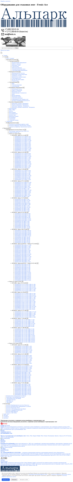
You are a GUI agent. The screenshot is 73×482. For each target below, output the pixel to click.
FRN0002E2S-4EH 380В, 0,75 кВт (23, 245)
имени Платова (4, 450)
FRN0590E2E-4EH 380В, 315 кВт (23, 394)
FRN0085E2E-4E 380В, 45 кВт (22, 221)
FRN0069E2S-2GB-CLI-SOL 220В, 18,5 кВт (25, 306)
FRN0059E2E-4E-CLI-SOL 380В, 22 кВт (24, 325)
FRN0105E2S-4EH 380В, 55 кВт (22, 268)
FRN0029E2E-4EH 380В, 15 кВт (23, 373)
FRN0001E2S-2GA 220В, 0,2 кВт (23, 153)
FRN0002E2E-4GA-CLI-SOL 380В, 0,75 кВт (25, 312)
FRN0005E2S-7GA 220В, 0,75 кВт (23, 140)
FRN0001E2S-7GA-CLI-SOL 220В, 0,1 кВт (25, 284)
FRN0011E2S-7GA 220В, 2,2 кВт (23, 143)
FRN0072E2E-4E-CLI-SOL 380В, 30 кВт (24, 326)
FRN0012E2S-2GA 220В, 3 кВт (22, 160)
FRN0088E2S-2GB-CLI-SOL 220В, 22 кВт (25, 307)
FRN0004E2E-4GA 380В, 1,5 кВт (23, 191)
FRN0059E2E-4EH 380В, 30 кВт (23, 377)
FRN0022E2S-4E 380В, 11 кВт (22, 188)
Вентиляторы (12, 112)
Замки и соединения (17, 90)
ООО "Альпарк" (10, 58)
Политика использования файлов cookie (19, 124)
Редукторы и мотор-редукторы (19, 74)
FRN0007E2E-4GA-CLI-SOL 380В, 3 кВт (25, 315)
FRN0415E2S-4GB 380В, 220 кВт (23, 233)
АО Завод (3, 448)
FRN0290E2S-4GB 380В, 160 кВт (23, 230)
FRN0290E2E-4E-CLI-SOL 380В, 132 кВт (25, 336)
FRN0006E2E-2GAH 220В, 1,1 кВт (23, 359)
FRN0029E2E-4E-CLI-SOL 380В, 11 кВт (24, 321)
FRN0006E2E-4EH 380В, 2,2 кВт (23, 259)
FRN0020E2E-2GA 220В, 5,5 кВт (23, 179)
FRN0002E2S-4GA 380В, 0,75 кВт (23, 182)
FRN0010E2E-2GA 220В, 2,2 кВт (23, 166)
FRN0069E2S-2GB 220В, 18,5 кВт (23, 175)
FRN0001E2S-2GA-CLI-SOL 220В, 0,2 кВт (25, 293)
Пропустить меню (5, 50)
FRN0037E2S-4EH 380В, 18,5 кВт (23, 254)
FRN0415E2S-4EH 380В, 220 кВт (23, 277)
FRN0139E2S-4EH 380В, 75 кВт (22, 269)
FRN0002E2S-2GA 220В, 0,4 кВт (23, 155)
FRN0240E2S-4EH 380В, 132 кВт (23, 273)
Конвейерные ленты (17, 89)
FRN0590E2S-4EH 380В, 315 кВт (23, 280)
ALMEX (3, 460)
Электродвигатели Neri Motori (13, 398)
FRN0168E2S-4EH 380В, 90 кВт (22, 271)
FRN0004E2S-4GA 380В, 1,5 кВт (23, 183)
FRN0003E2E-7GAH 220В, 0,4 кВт (23, 348)
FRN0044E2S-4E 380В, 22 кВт (22, 202)
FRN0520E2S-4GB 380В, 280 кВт (23, 234)
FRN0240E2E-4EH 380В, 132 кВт (23, 388)
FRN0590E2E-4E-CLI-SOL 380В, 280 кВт (25, 342)
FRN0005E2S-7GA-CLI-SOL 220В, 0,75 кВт (25, 288)
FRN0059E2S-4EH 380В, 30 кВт (22, 264)
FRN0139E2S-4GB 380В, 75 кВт (23, 216)
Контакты (5, 418)
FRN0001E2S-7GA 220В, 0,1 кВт (23, 136)
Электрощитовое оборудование (19, 70)
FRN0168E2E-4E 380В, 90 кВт (22, 225)
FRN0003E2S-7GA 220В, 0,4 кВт (23, 139)
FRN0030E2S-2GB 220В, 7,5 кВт (23, 172)
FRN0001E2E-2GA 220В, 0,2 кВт (23, 161)
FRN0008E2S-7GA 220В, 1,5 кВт (23, 141)
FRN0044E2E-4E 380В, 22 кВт (22, 208)
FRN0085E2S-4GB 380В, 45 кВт (23, 213)
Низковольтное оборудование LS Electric (16, 395)
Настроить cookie (24, 479)
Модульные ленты (16, 91)
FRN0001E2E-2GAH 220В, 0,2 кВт (23, 355)
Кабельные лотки (16, 65)
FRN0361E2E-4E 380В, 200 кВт (22, 238)
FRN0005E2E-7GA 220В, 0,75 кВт (23, 148)
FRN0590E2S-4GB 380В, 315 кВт (23, 235)
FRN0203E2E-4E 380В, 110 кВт (22, 226)
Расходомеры (12, 117)
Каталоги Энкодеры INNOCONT (14, 410)
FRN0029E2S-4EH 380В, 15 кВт (22, 252)
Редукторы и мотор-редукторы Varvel (15, 397)
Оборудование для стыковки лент (20, 99)
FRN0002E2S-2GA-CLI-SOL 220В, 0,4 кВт (25, 295)
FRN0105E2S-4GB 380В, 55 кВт (23, 215)
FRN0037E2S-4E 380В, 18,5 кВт (22, 200)
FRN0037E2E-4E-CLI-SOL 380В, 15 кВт (24, 322)
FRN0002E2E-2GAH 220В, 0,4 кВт (23, 356)
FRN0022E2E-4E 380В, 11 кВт (22, 196)
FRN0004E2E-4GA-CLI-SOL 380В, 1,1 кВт (25, 313)
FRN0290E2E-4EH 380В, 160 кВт (23, 389)
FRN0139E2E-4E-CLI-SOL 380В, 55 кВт (24, 331)
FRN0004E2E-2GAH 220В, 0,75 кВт (23, 358)
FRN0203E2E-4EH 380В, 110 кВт (23, 386)
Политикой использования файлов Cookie (38, 474)
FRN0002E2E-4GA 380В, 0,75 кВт (23, 190)
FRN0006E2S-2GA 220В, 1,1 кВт (23, 157)
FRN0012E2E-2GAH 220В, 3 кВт (23, 362)
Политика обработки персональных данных (20, 125)
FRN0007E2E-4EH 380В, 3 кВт (22, 260)
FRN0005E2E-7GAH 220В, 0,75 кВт (23, 350)
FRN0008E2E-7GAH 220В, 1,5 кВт (23, 351)
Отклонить (14, 479)
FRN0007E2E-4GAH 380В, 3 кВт (23, 369)
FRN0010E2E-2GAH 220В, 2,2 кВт (23, 360)
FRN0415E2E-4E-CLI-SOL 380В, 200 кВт (25, 339)
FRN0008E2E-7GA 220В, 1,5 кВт (23, 149)
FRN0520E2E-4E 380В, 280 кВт (22, 241)
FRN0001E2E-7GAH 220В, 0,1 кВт (23, 346)
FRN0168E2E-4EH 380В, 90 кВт (23, 385)
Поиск (16, 48)
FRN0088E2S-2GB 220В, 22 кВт (23, 177)
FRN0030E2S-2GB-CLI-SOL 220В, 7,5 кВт (25, 302)
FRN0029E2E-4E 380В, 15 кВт (22, 205)
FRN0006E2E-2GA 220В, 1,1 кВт (23, 165)
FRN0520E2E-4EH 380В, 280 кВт (23, 393)
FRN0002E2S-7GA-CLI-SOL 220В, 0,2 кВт (25, 285)
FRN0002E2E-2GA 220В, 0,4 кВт (23, 162)
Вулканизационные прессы (6, 431)
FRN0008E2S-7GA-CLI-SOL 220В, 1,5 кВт (25, 289)
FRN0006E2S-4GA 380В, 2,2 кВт (23, 185)
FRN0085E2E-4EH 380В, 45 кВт (23, 380)
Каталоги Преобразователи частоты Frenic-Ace (17, 405)
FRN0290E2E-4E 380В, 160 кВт (22, 237)
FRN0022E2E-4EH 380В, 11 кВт (22, 372)
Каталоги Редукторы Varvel (13, 407)
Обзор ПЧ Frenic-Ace (14, 132)
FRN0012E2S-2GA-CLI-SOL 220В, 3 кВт (25, 300)
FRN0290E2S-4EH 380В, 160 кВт (23, 275)
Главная (5, 55)
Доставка (5, 415)
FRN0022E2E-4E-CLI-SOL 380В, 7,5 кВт (25, 319)
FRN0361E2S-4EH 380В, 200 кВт (23, 276)
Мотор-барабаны (16, 95)
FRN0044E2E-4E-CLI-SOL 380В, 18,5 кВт (25, 323)
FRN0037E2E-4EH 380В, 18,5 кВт (23, 375)
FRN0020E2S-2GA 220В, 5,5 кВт (23, 170)
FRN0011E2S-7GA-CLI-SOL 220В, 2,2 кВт (25, 290)
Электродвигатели (16, 78)
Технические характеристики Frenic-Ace (19, 131)
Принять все (6, 479)
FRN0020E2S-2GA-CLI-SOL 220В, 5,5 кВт (25, 301)
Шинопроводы (12, 108)
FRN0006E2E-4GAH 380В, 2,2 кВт (23, 368)
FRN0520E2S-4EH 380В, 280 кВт (23, 278)
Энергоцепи (12, 118)
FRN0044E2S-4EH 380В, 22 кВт (22, 255)
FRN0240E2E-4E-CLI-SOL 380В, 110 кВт (25, 335)
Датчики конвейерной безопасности (21, 100)
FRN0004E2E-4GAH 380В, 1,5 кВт (23, 367)
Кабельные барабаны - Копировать (20, 106)
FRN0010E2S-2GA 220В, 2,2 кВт (23, 158)
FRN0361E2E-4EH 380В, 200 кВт (23, 390)
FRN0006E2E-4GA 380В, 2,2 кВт (23, 192)
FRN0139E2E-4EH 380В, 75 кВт (23, 384)
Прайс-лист (6, 414)
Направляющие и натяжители (19, 92)
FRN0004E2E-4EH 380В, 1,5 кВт (23, 258)
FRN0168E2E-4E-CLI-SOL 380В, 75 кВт (24, 333)
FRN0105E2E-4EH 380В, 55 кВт (23, 381)
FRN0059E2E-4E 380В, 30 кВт (22, 209)
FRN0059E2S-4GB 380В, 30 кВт (23, 203)
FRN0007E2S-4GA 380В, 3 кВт (22, 186)
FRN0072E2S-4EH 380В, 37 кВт (22, 266)
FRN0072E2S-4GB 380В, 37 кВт (23, 204)
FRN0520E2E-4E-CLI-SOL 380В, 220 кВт (25, 340)
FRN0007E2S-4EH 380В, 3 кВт (22, 249)
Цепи (13, 94)
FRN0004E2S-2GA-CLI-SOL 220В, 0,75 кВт (25, 296)
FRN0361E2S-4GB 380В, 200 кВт (23, 232)
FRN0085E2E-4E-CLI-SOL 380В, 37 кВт (24, 329)
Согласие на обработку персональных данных (20, 126)
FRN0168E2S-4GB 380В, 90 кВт (23, 217)
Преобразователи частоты (18, 73)
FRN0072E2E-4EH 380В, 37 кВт (23, 379)
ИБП (13, 83)
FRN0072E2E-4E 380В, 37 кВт (22, 211)
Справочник (9, 121)
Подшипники (15, 80)
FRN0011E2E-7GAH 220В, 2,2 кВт (23, 352)
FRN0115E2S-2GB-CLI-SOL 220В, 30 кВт (25, 309)
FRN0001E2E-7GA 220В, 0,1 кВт (23, 144)
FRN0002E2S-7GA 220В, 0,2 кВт (23, 138)
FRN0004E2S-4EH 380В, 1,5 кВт (23, 246)
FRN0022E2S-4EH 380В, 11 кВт (22, 251)
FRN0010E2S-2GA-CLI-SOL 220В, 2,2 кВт (25, 298)
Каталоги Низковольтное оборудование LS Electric (18, 406)
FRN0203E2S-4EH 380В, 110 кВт (23, 272)
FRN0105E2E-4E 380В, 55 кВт (22, 222)
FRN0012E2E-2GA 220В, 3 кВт (22, 167)
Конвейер (3, 441)
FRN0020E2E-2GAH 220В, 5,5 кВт (23, 363)
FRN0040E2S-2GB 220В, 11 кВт (22, 173)
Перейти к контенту (5, 1)
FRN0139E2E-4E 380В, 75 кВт (22, 224)
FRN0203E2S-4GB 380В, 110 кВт (23, 219)
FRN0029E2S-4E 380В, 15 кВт (22, 199)
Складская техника (13, 120)
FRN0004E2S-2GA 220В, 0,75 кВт (23, 156)
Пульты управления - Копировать (20, 104)
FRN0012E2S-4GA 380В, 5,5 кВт (23, 187)
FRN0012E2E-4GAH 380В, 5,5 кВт (23, 371)
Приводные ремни (16, 96)
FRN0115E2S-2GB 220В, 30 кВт (22, 178)
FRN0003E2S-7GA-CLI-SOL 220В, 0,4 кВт (25, 287)
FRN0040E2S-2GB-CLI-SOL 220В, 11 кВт (25, 304)
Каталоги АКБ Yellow (11, 412)
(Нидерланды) (4, 461)
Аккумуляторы (15, 86)
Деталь (2, 439)
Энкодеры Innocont (10, 399)
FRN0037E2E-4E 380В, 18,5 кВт (23, 207)
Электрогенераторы (17, 85)
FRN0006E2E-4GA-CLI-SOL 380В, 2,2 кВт (25, 314)
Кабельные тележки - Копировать (20, 103)
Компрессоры (12, 115)
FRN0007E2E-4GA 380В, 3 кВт (22, 194)
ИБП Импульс (9, 401)
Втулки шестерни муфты (18, 79)
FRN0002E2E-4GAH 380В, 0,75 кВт (23, 366)
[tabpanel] (36, 420)
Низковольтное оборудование (19, 62)
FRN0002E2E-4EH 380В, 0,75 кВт (23, 256)
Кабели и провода (16, 63)
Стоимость (6, 416)
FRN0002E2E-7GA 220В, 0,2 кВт (23, 145)
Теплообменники (13, 113)
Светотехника (15, 66)
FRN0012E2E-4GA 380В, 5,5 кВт (23, 195)
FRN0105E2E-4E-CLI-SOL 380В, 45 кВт (24, 330)
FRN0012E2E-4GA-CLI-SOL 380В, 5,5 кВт (25, 317)
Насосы (11, 111)
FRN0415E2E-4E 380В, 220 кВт (22, 239)
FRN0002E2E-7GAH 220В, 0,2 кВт (23, 347)
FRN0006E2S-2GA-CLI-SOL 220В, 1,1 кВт (25, 297)
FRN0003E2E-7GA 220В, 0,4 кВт (23, 147)
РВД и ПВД (12, 109)
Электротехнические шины (18, 69)
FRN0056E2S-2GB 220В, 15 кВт (23, 174)
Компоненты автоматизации (19, 77)
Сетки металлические (17, 98)
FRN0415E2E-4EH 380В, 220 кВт (23, 392)
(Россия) (3, 442)
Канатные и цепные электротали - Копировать (23, 107)
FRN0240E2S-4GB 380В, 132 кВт (23, 220)
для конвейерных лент (6, 433)
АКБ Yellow (9, 402)
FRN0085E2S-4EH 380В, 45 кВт (22, 267)
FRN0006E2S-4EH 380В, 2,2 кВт (23, 247)
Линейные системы (17, 75)
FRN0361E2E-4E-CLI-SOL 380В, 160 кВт (25, 338)
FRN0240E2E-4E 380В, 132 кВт (22, 228)
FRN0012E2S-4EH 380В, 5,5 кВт (23, 250)
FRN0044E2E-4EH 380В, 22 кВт (23, 376)
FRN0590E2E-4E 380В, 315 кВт (22, 242)
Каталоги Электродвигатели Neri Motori (16, 409)
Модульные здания (13, 116)
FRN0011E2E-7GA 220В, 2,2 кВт (23, 150)
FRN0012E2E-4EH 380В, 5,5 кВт (23, 261)
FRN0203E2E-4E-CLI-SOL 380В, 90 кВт (24, 334)
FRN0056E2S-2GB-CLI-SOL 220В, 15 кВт (25, 305)
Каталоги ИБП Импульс (12, 411)
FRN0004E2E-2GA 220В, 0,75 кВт (23, 164)
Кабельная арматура (17, 67)
